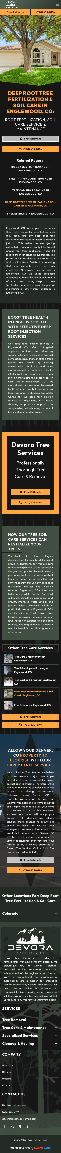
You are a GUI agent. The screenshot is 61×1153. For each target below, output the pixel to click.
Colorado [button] (10, 913)
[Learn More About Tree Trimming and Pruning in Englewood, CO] (30, 670)
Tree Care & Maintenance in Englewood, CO (30, 168)
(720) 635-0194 (10, 1111)
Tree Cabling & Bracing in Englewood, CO (30, 192)
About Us (7, 1065)
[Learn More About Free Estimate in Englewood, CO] (30, 705)
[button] (57, 4)
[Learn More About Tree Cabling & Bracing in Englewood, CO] (30, 681)
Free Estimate (15, 12)
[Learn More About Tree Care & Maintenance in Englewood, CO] (30, 658)
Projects (6, 1078)
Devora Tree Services (14, 1104)
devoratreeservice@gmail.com (19, 1118)
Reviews (6, 1071)
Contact (6, 1085)
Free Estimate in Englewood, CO (30, 213)
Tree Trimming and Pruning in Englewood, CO (30, 180)
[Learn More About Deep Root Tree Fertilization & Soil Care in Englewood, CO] (30, 693)
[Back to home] (10, 4)
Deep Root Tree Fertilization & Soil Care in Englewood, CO (30, 204)
